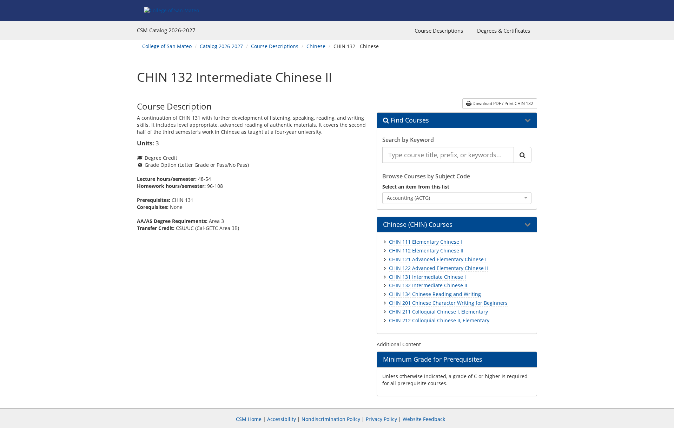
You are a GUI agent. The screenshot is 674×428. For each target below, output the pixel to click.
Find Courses (409, 120)
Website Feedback (424, 419)
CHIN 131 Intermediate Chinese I (427, 277)
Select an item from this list (415, 186)
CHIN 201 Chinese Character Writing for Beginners (448, 302)
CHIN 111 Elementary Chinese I (425, 241)
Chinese (315, 46)
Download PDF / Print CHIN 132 (502, 103)
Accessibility (281, 419)
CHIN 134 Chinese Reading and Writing (435, 294)
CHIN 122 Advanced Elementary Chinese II (438, 268)
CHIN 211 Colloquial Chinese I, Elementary (438, 311)
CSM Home (249, 419)
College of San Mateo (167, 46)
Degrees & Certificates (503, 30)
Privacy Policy (381, 419)
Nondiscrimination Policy (331, 419)
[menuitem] (439, 30)
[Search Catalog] (522, 155)
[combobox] (457, 198)
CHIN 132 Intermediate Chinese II (428, 285)
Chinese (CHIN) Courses (417, 224)
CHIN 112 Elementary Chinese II (426, 250)
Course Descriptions (439, 30)
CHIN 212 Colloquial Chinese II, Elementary (439, 320)
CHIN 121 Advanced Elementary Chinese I (438, 259)
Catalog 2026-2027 (221, 46)
